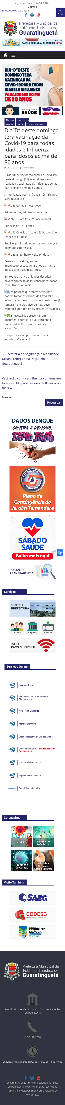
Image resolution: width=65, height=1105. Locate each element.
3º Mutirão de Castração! (16, 10)
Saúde (20, 124)
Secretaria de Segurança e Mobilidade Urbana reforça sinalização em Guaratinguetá (30, 359)
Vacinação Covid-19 (36, 124)
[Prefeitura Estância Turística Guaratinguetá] (6, 55)
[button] (60, 12)
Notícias (10, 120)
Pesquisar (7, 396)
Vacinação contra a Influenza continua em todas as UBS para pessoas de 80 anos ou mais (31, 383)
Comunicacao (29, 167)
